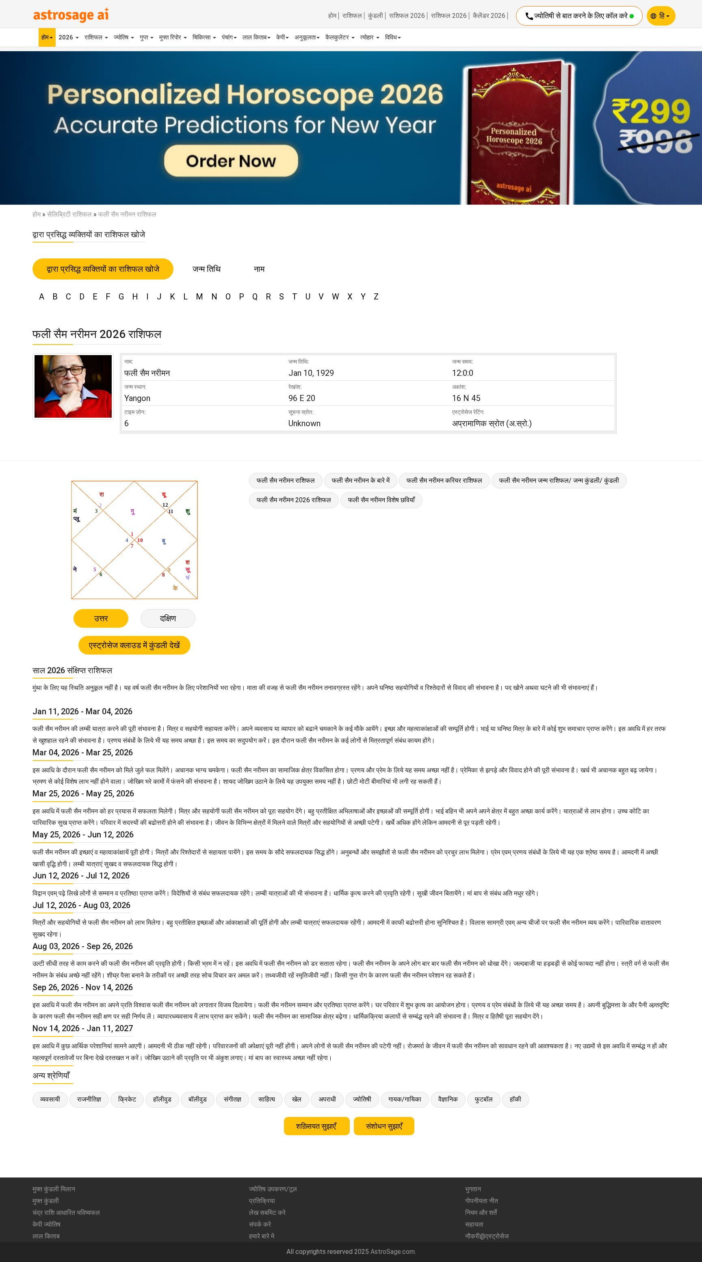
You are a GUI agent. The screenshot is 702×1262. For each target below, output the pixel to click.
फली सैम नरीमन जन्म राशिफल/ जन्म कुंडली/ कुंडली (559, 480)
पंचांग (227, 37)
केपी (280, 37)
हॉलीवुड (162, 1099)
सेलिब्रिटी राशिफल (69, 214)
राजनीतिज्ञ (89, 1099)
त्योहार (367, 37)
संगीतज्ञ (232, 1099)
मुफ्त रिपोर (171, 37)
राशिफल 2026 (407, 16)
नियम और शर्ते (481, 1212)
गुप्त (145, 37)
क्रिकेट (127, 1099)
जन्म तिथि (207, 269)
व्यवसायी (50, 1099)
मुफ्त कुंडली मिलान (53, 1189)
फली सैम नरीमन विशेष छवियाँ (381, 500)
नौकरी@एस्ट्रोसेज (487, 1236)
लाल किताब (254, 37)
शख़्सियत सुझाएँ (317, 1126)
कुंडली (375, 16)
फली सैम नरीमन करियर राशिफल (444, 480)
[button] (52, 128)
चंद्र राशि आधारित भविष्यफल (66, 1212)
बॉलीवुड (197, 1099)
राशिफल (352, 16)
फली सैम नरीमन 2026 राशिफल (294, 500)
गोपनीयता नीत (481, 1201)
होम (332, 16)
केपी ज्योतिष (46, 1224)
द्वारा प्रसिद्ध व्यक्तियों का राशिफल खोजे (103, 269)
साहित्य (266, 1099)
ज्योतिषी (362, 1099)
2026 (66, 37)
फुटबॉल (484, 1099)
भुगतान (473, 1189)
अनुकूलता (305, 37)
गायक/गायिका (404, 1099)
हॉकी (515, 1099)
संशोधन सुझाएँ (384, 1126)
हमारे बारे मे (261, 1236)
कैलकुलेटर (338, 37)
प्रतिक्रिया (262, 1201)
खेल (296, 1099)
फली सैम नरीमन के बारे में (361, 480)
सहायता (474, 1224)
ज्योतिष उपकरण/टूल (273, 1189)
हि (662, 15)
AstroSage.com (392, 1251)
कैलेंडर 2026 (489, 16)
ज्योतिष (122, 37)
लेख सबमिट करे (267, 1212)
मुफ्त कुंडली (45, 1201)
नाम (259, 269)
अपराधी (327, 1099)
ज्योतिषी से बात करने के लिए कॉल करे (576, 16)
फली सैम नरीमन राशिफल (286, 480)
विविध (391, 37)
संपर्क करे (260, 1224)
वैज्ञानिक (448, 1099)
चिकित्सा (202, 37)
